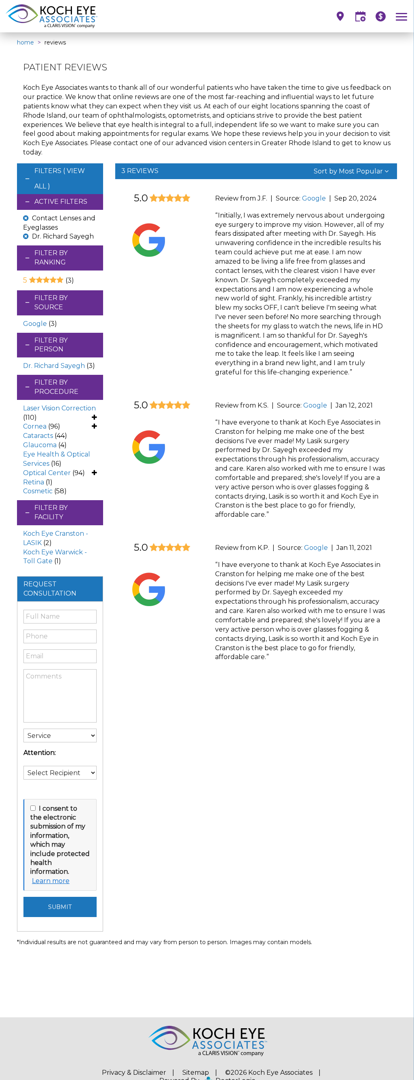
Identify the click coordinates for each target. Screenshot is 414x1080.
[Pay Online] (381, 16)
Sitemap (195, 1072)
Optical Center (47, 473)
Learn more (51, 881)
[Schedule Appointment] (360, 16)
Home (25, 42)
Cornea (34, 426)
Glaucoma (40, 445)
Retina (33, 482)
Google (35, 324)
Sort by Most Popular (349, 171)
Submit (60, 907)
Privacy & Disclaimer (134, 1072)
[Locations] (340, 16)
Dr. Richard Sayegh (54, 366)
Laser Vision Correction (59, 408)
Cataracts (38, 436)
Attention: (39, 753)
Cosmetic (38, 491)
